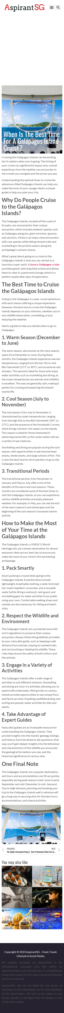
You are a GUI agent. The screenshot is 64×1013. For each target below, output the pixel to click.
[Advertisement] (32, 48)
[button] (51, 7)
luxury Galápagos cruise (44, 264)
